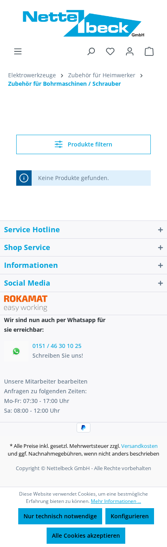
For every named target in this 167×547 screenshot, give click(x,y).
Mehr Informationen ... (116, 501)
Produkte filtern (89, 144)
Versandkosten (139, 445)
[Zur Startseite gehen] (83, 23)
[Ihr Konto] (129, 51)
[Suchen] (91, 51)
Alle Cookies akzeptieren (86, 535)
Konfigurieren (130, 516)
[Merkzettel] (110, 51)
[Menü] (18, 51)
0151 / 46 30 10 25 (56, 346)
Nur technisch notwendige (60, 516)
